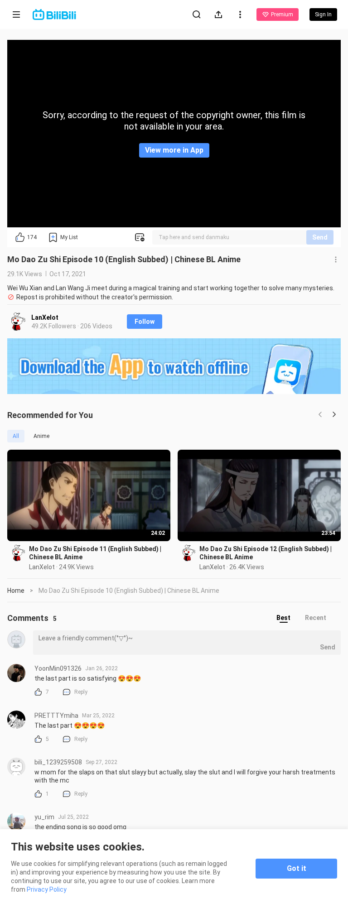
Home (15, 590)
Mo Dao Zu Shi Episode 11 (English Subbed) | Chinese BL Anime (95, 553)
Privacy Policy (47, 889)
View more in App (174, 150)
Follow (145, 321)
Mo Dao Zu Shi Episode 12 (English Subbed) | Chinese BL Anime (265, 553)
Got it (296, 868)
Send (320, 237)
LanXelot (44, 317)
